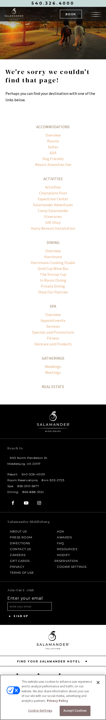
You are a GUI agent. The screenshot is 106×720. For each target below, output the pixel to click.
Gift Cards (20, 561)
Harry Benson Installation (53, 228)
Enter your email (25, 598)
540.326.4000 (53, 3)
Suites (53, 147)
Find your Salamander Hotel (49, 661)
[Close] (98, 682)
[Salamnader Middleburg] (14, 14)
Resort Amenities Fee (53, 164)
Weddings (53, 366)
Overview (53, 135)
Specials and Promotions (53, 332)
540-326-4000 (33, 474)
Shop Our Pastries (53, 292)
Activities (53, 179)
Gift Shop (53, 222)
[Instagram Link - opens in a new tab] (39, 502)
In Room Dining (53, 280)
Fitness (53, 338)
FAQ (60, 543)
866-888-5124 (33, 492)
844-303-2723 (53, 480)
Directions (20, 543)
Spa (53, 306)
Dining (53, 242)
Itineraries (53, 216)
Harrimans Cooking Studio (53, 262)
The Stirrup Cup (53, 274)
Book (71, 14)
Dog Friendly (53, 159)
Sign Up (20, 616)
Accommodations (53, 127)
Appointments (53, 320)
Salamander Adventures (53, 205)
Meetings (53, 372)
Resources (67, 549)
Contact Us (20, 549)
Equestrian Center (53, 199)
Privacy (17, 566)
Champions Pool (53, 193)
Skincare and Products (53, 344)
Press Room (21, 537)
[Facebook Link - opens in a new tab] (13, 502)
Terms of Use (22, 572)
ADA (53, 153)
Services (53, 326)
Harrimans (53, 257)
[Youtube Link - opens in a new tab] (26, 502)
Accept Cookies (75, 710)
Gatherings (53, 358)
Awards (64, 537)
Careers (17, 555)
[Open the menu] (96, 13)
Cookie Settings (72, 566)
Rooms (53, 141)
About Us (18, 531)
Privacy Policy (57, 701)
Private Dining (53, 286)
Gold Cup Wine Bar (53, 268)
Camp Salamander (53, 211)
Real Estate (53, 387)
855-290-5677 (28, 486)
